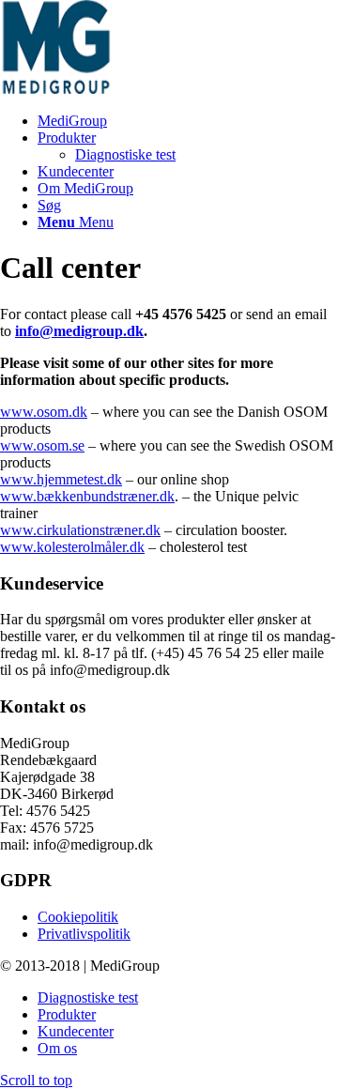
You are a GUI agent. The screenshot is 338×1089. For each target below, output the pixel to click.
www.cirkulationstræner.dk (80, 530)
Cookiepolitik (78, 917)
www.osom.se (42, 445)
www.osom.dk (43, 412)
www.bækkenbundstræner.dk (87, 496)
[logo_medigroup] (141, 89)
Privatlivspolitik (84, 934)
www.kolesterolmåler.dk (72, 547)
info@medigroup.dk (79, 331)
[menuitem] (188, 121)
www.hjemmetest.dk (61, 479)
